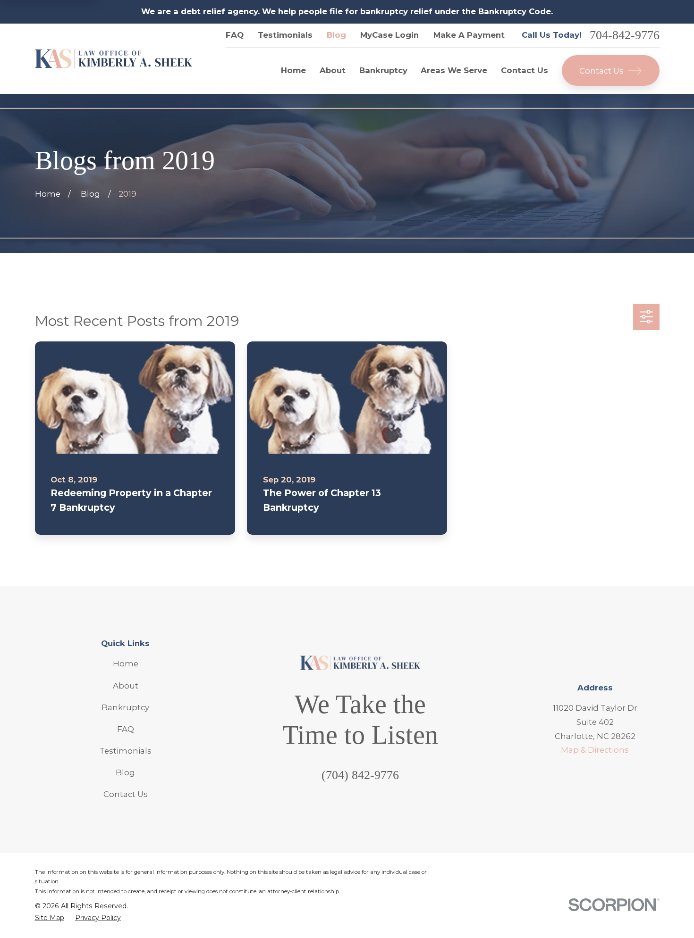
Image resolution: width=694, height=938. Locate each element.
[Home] (114, 59)
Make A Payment (469, 35)
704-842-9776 (625, 35)
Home (125, 663)
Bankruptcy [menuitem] (383, 70)
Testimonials (285, 35)
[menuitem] (49, 918)
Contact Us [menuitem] (524, 70)
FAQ (235, 35)
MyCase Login (389, 35)
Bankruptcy (125, 707)
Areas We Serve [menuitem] (454, 70)
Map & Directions (595, 750)
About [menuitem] (333, 70)
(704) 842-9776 (360, 775)
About (125, 685)
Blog (336, 35)
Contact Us (601, 70)
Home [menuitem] (293, 70)
